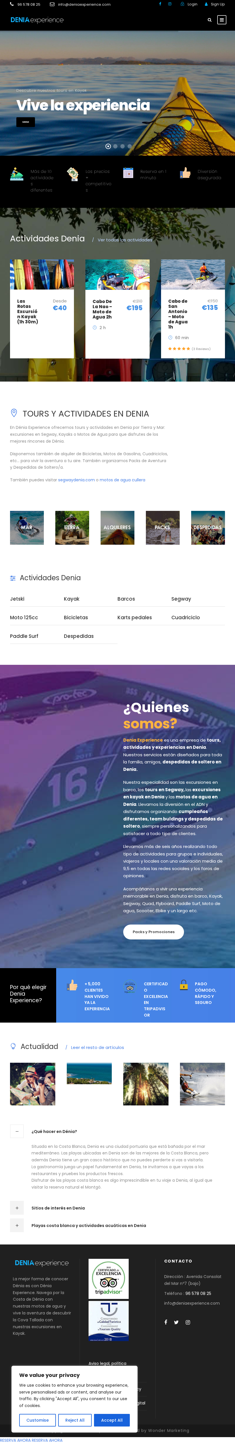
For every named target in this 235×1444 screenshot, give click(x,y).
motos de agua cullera (122, 480)
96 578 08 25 (198, 1293)
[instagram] (169, 4)
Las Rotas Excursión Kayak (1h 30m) (27, 311)
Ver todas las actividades (122, 240)
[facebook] (160, 4)
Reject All (75, 1420)
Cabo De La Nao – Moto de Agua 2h (102, 309)
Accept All (112, 1420)
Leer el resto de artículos (94, 1047)
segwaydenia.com (76, 480)
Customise (37, 1420)
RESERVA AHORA (15, 1440)
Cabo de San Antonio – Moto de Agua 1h (178, 314)
